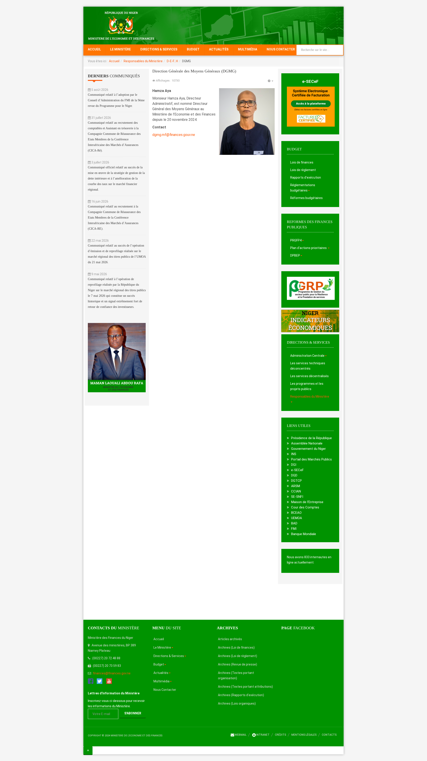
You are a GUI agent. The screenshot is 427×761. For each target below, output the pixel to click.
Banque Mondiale (303, 534)
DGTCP (296, 481)
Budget (193, 49)
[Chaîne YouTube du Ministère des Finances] (109, 681)
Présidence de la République (311, 438)
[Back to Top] (88, 750)
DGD (294, 475)
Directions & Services (158, 49)
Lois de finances (301, 162)
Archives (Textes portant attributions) (245, 686)
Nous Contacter (281, 49)
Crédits (280, 734)
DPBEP (295, 255)
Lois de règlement (303, 170)
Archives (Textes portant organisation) (236, 675)
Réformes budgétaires (306, 198)
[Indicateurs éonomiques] (310, 321)
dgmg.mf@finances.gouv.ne (173, 135)
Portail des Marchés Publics (311, 459)
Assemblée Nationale (306, 443)
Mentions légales (303, 734)
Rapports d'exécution (305, 177)
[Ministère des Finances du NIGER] (121, 25)
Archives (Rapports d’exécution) (241, 695)
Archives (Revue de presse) (237, 664)
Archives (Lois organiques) (237, 703)
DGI (293, 465)
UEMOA (296, 518)
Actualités (218, 49)
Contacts (329, 734)
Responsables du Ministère (143, 61)
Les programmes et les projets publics (306, 386)
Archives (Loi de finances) (236, 647)
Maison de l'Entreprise (307, 502)
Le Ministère (120, 49)
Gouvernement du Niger (308, 449)
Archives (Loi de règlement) (237, 656)
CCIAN (296, 491)
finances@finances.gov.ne (112, 673)
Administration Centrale (307, 355)
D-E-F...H (172, 61)
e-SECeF (310, 81)
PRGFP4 (296, 240)
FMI (293, 529)
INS (293, 454)
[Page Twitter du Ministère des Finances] (99, 681)
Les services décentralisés (309, 376)
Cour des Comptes (305, 507)
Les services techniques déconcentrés (307, 365)
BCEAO (296, 513)
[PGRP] (311, 288)
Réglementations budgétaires (302, 187)
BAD (294, 523)
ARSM (295, 486)
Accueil (94, 49)
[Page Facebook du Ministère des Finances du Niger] (90, 681)
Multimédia (247, 49)
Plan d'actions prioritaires (308, 248)
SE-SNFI (297, 497)
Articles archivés (230, 639)
